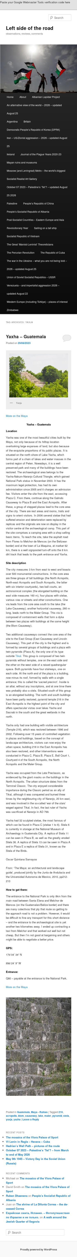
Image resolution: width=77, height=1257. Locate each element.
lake (40, 1115)
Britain (27, 121)
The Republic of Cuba (52, 252)
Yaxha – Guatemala (26, 336)
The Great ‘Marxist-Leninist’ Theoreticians (30, 244)
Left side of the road (29, 27)
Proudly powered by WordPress (38, 1249)
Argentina (12, 121)
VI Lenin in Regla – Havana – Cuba (28, 1142)
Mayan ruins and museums (22, 162)
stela (66, 1115)
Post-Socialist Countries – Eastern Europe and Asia (35, 219)
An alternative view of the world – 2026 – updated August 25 (34, 109)
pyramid (57, 1115)
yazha (17, 1119)
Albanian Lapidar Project (46, 97)
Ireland (11, 154)
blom (21, 1115)
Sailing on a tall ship (45, 228)
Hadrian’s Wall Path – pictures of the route (33, 1146)
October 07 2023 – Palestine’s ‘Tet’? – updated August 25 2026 (37, 191)
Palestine (12, 203)
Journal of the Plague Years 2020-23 (41, 154)
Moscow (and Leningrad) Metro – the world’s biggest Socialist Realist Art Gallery (36, 174)
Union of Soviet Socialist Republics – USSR (31, 277)
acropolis (11, 1115)
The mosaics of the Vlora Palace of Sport (32, 1137)
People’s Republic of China (38, 203)
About (23, 97)
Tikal (18, 656)
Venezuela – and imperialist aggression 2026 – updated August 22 (33, 289)
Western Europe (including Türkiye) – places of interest (37, 301)
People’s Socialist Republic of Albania (28, 211)
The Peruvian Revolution (20, 252)
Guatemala (23, 1112)
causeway (31, 1115)
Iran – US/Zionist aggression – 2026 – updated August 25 (37, 142)
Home (10, 97)
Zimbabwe (12, 310)
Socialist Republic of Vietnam (23, 236)
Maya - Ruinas (39, 1112)
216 (61, 1112)
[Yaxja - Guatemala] (38, 1046)
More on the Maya (17, 416)
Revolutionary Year (17, 228)
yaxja (9, 1119)
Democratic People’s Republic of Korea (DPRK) (33, 129)
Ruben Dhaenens (17, 1196)
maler (47, 1115)
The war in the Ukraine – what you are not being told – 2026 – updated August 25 (37, 265)
